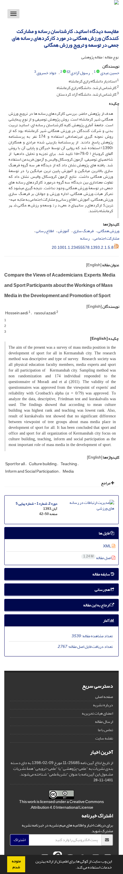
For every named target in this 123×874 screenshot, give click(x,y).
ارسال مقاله (104, 721)
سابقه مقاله (101, 574)
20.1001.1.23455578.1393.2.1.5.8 (83, 247)
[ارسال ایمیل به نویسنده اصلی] (68, 72)
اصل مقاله (97, 558)
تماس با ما (105, 730)
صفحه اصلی (104, 697)
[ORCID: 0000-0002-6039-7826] (98, 72)
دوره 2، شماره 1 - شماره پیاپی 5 (36, 503)
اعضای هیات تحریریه (97, 713)
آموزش (63, 231)
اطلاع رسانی (45, 231)
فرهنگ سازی (83, 231)
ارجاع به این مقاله (96, 605)
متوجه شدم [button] (16, 864)
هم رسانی (102, 589)
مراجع (106, 483)
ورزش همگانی (108, 231)
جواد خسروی (46, 73)
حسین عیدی (109, 73)
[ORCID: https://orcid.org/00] (64, 72)
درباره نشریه (103, 705)
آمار (106, 620)
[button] (74, 868)
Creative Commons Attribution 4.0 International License (67, 804)
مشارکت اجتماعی (106, 238)
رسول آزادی (80, 73)
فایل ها (104, 533)
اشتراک (19, 840)
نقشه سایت (104, 738)
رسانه (85, 238)
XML (107, 546)
